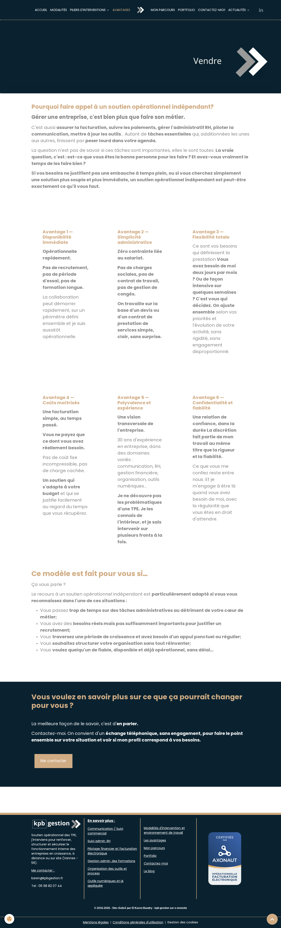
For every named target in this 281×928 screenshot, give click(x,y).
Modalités (58, 10)
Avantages (121, 10)
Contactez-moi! (211, 10)
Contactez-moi (156, 863)
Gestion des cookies (182, 922)
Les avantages (155, 840)
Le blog (149, 871)
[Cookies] (9, 919)
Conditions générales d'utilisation (138, 922)
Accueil (41, 10)
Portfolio (186, 10)
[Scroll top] (272, 919)
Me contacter (53, 760)
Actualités (237, 10)
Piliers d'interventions (88, 10)
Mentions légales (96, 922)
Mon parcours (163, 10)
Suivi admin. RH (99, 841)
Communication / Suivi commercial (105, 831)
